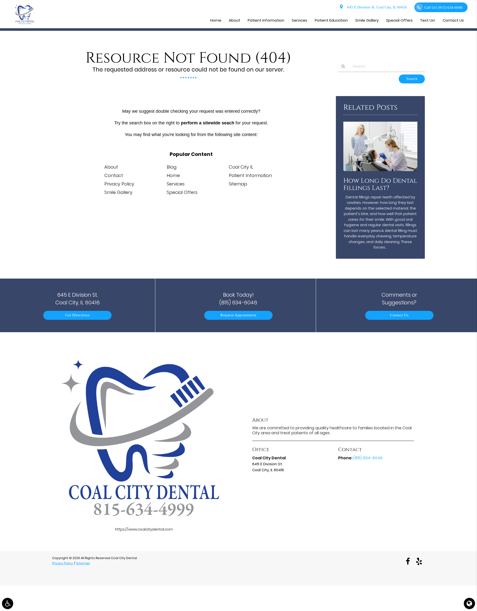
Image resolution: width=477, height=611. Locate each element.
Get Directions (77, 315)
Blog (171, 167)
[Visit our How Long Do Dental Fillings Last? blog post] (380, 172)
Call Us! (443, 7)
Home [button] (215, 20)
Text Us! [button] (427, 20)
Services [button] (299, 20)
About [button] (234, 20)
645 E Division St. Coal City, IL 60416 (376, 7)
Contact (113, 175)
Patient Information (250, 175)
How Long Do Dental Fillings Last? (380, 184)
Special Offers (182, 192)
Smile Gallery (118, 192)
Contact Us (399, 315)
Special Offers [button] (399, 20)
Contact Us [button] (453, 20)
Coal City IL (241, 167)
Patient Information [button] (266, 20)
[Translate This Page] (469, 603)
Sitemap (238, 184)
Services (176, 184)
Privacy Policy (119, 184)
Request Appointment (238, 315)
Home (173, 175)
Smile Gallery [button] (367, 20)
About (111, 167)
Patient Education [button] (331, 20)
